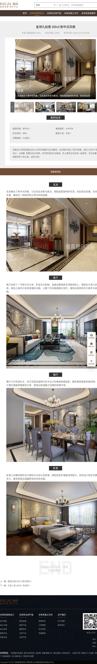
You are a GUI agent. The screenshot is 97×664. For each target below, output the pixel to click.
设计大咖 (3, 625)
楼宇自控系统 (29, 653)
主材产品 (22, 633)
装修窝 (38, 653)
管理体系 (42, 621)
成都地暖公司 (47, 653)
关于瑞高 (61, 621)
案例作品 (3, 633)
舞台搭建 (57, 653)
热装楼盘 (42, 633)
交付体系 (42, 629)
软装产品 (22, 625)
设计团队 (3, 621)
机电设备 (22, 621)
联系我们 (61, 625)
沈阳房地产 (66, 653)
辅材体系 (22, 629)
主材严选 (22, 637)
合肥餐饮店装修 (17, 653)
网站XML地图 (28, 656)
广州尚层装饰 (5, 656)
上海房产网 (75, 653)
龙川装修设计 (17, 656)
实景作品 (3, 637)
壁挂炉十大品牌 (87, 653)
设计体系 (3, 629)
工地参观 (42, 625)
